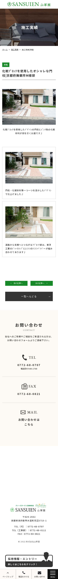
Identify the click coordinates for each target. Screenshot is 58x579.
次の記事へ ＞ (41, 283)
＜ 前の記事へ (16, 283)
